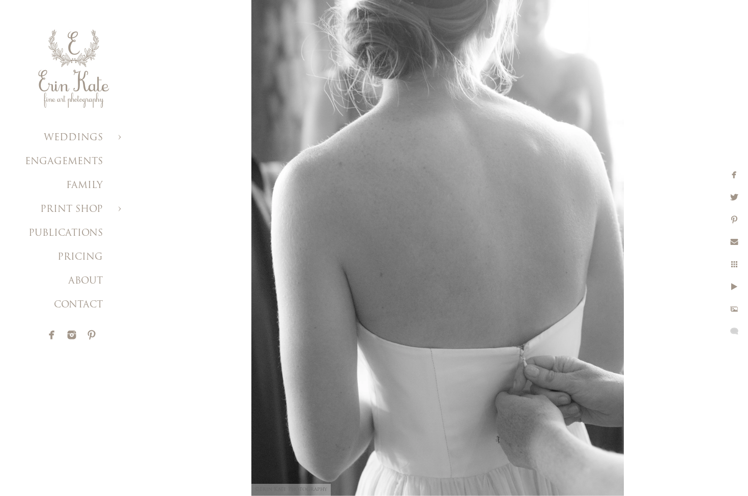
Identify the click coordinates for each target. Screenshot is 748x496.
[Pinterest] (91, 335)
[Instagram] (71, 335)
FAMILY (84, 186)
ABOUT (85, 281)
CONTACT (78, 305)
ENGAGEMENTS (64, 162)
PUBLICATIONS (65, 233)
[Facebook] (52, 335)
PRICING (80, 257)
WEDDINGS (73, 138)
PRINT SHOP (71, 209)
